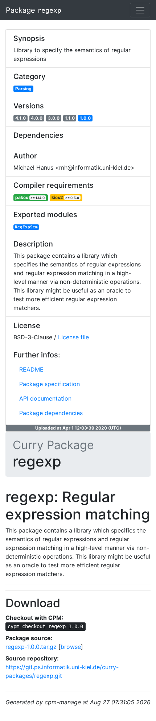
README (31, 369)
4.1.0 (20, 118)
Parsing (23, 88)
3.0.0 (53, 118)
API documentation (45, 398)
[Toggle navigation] (140, 10)
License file (73, 337)
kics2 (65, 197)
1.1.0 (70, 118)
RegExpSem (26, 227)
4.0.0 (36, 118)
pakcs (30, 197)
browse (71, 646)
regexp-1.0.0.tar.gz (31, 646)
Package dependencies (51, 413)
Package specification (49, 384)
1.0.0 (85, 118)
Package (33, 10)
